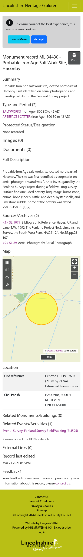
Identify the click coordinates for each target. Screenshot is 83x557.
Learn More (19, 39)
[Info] (7, 278)
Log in (42, 532)
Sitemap (41, 510)
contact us (62, 483)
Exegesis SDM (49, 523)
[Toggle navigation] (74, 6)
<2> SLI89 (10, 243)
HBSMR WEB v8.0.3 (40, 527)
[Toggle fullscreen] (74, 261)
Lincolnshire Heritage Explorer (29, 6)
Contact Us (42, 497)
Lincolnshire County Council (53, 515)
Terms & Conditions (41, 501)
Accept (39, 39)
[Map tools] (7, 285)
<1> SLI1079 (11, 222)
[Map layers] (7, 263)
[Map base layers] (7, 270)
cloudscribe (63, 527)
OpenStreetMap (55, 351)
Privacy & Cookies (41, 506)
